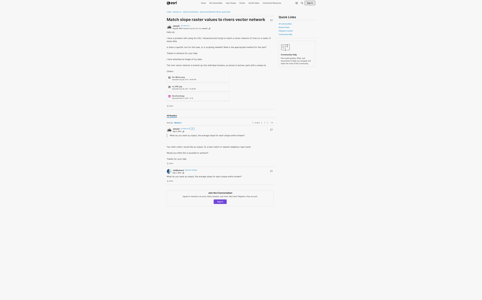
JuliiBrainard (178, 170)
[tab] (171, 115)
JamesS (176, 26)
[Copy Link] (209, 28)
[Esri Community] (172, 3)
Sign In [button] (220, 202)
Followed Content (286, 31)
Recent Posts (284, 27)
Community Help (285, 34)
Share (170, 106)
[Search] (302, 3)
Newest (177, 123)
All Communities (285, 24)
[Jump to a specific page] (272, 123)
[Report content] (271, 20)
